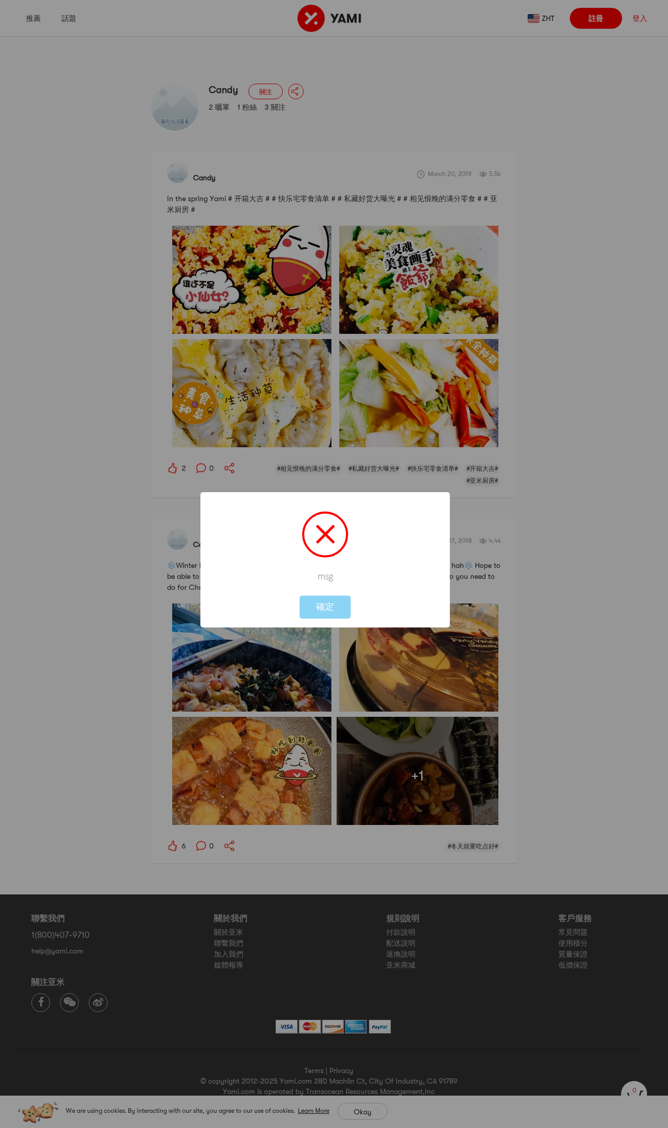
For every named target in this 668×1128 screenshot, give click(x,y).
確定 (325, 607)
